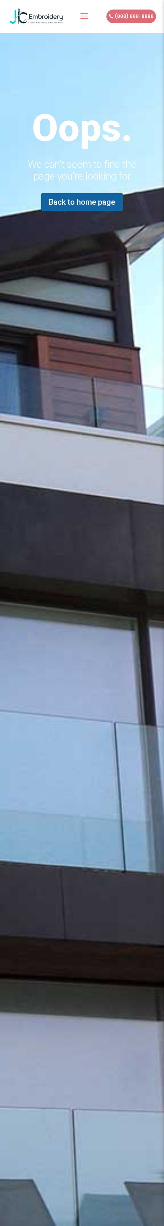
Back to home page (82, 202)
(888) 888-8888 (134, 16)
